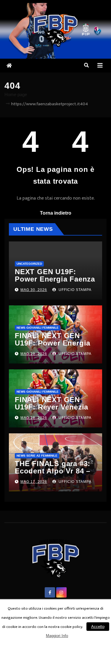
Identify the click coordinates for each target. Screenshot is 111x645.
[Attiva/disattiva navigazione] (100, 65)
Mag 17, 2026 (33, 482)
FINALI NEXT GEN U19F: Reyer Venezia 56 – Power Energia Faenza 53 (51, 411)
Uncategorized (29, 263)
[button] (86, 65)
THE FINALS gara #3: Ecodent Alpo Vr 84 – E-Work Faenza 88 (52, 471)
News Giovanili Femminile (38, 327)
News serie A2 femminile (37, 455)
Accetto (97, 626)
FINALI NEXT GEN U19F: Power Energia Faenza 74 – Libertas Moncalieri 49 (52, 347)
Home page (15, 94)
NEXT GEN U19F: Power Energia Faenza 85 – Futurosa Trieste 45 (55, 283)
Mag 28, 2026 (33, 418)
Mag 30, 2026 (33, 290)
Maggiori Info (57, 636)
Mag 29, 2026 (33, 354)
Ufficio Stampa (74, 290)
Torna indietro (55, 212)
